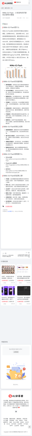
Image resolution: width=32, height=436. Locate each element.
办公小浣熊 (16, 422)
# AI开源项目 (11, 280)
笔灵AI (22, 425)
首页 (3, 8)
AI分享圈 (5, 418)
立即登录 (16, 352)
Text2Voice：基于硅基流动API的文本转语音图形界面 (23, 299)
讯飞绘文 (26, 424)
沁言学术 (16, 425)
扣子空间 (13, 424)
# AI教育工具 (11, 301)
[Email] (16, 411)
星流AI (22, 422)
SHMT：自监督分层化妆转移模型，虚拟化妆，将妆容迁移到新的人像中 (8, 278)
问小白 (8, 424)
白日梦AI (20, 424)
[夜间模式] (29, 427)
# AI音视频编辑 (27, 280)
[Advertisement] (16, 229)
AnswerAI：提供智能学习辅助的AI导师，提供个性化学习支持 (8, 299)
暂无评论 (5, 342)
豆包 (17, 420)
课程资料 (19, 418)
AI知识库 (25, 418)
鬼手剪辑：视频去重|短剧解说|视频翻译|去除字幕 (23, 277)
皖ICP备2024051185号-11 (22, 432)
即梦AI (21, 420)
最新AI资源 (7, 8)
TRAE (25, 420)
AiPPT (11, 425)
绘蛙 (10, 422)
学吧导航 (11, 420)
